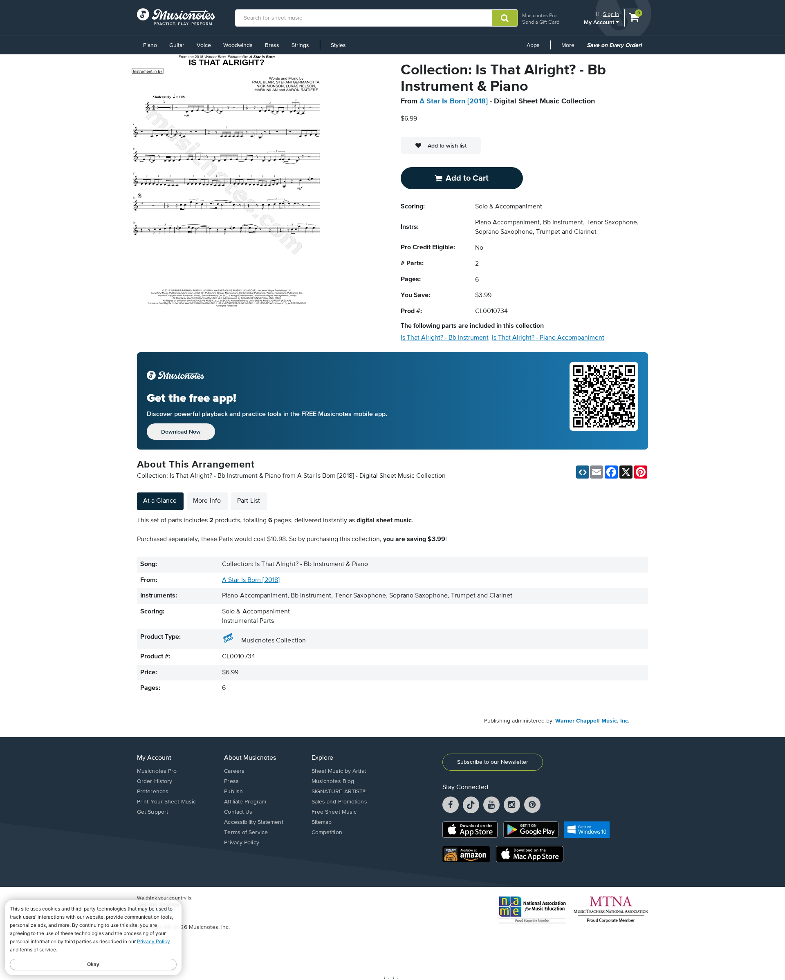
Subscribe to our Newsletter (492, 762)
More (571, 48)
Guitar (176, 45)
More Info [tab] (207, 501)
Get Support (152, 812)
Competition (327, 832)
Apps (533, 45)
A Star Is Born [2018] (453, 101)
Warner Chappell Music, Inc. (592, 721)
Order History (154, 781)
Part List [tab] (248, 501)
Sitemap (322, 822)
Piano (150, 45)
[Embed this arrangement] (582, 472)
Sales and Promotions (339, 802)
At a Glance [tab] (160, 501)
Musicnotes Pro (539, 15)
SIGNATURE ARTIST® (339, 791)
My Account (600, 22)
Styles (338, 45)
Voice (204, 45)
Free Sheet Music (334, 812)
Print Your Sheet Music (166, 802)
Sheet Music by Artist (339, 771)
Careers (234, 771)
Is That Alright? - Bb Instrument (445, 338)
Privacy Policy (241, 843)
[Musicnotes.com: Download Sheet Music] (176, 17)
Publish (233, 791)
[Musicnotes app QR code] (604, 401)
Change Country (155, 911)
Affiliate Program (245, 802)
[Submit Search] (505, 18)
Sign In (611, 14)
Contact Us (238, 812)
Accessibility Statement (253, 822)
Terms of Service (246, 832)
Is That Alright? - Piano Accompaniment (548, 338)
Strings (300, 45)
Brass (272, 45)
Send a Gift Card (540, 22)
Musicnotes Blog (333, 781)
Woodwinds (238, 45)
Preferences (152, 791)
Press (231, 781)
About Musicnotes (250, 758)
